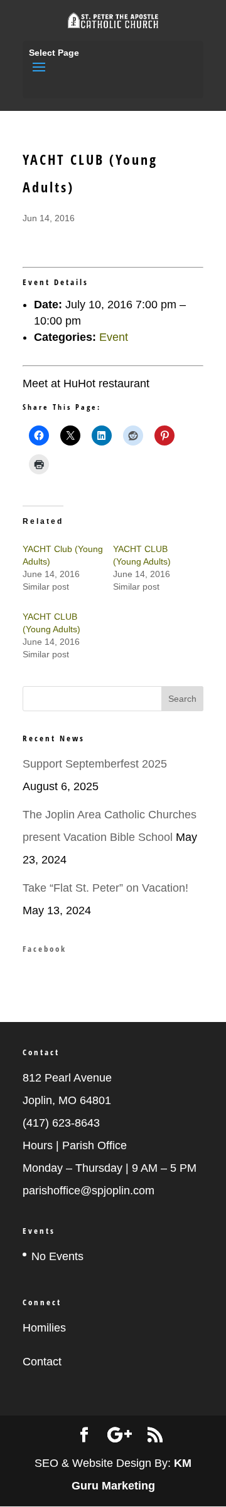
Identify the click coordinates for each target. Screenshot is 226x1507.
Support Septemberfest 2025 (95, 764)
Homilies (44, 1328)
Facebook (45, 948)
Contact (42, 1361)
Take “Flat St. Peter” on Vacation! (105, 888)
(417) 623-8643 (61, 1123)
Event (113, 337)
